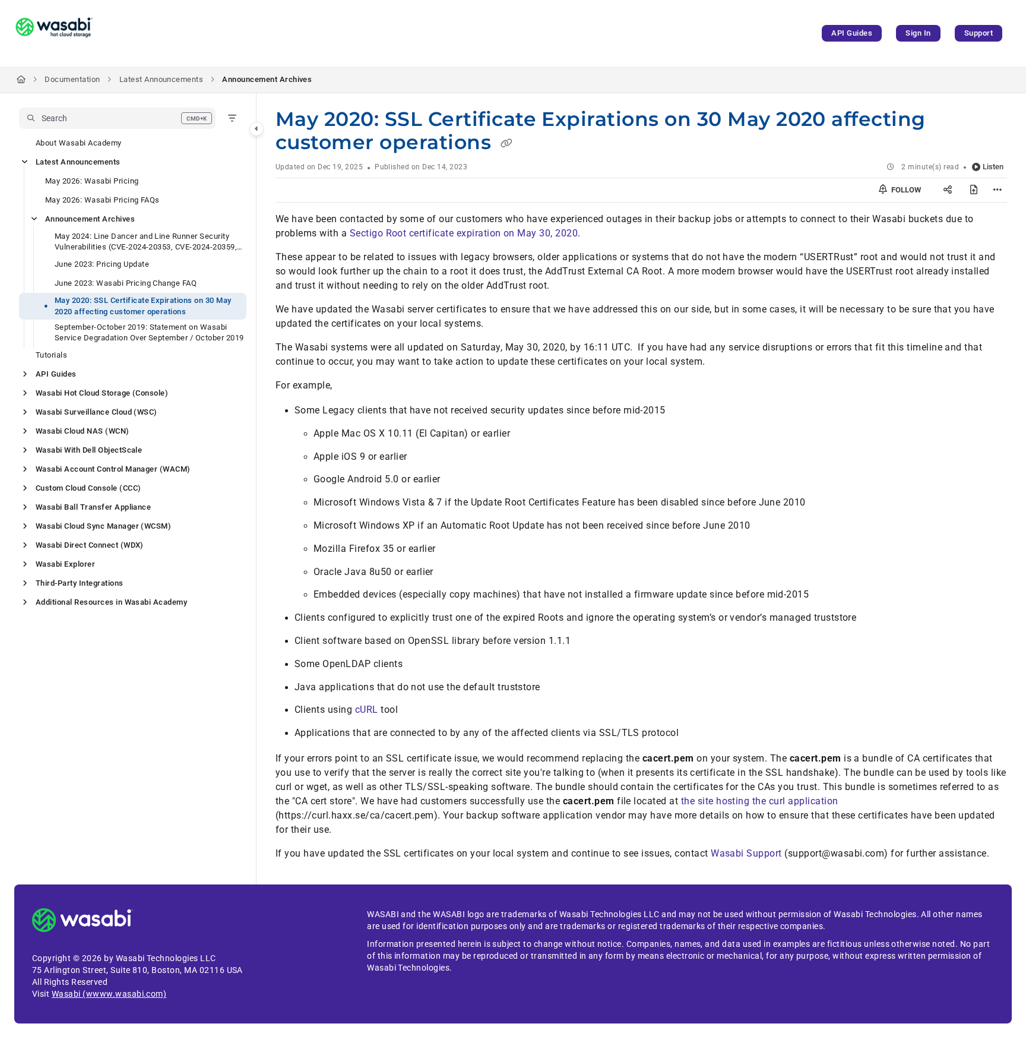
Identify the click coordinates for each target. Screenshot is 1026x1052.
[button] (117, 118)
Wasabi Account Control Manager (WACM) (113, 469)
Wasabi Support (746, 853)
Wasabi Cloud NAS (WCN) (82, 431)
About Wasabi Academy (79, 142)
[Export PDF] (973, 190)
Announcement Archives (267, 79)
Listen (993, 166)
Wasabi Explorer (65, 564)
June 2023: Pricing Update (102, 264)
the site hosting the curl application (759, 801)
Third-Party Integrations (80, 583)
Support (978, 33)
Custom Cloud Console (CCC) (88, 488)
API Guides (851, 33)
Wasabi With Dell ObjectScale (89, 450)
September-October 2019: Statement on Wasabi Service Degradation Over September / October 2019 (149, 332)
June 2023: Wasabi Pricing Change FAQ (126, 283)
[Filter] (232, 118)
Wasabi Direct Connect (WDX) (90, 545)
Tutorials (51, 354)
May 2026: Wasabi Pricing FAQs (102, 199)
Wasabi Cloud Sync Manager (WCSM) (103, 526)
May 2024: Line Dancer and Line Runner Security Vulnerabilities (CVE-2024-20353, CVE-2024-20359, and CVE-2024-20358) (146, 242)
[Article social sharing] (947, 190)
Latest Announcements (161, 79)
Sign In (917, 33)
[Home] (54, 33)
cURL (366, 709)
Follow (905, 189)
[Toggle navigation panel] (256, 129)
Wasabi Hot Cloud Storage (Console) (102, 392)
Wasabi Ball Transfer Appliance (93, 507)
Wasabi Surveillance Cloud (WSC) (96, 411)
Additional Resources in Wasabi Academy (111, 602)
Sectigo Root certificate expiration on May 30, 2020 (464, 233)
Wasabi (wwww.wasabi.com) (109, 994)
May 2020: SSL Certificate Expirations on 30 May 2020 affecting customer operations (143, 305)
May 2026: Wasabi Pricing (92, 180)
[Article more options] (997, 190)
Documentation (72, 79)
